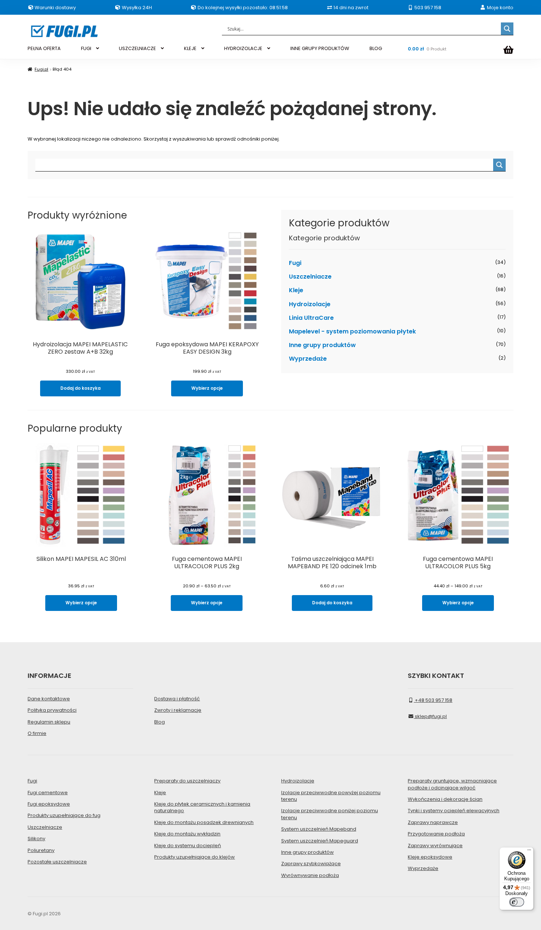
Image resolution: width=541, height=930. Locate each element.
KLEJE (190, 48)
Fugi (295, 263)
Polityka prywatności (52, 710)
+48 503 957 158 (433, 700)
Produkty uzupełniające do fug (64, 815)
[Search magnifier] (507, 28)
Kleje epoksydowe (430, 856)
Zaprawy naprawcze (433, 822)
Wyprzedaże (308, 358)
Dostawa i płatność (177, 698)
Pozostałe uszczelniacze (57, 861)
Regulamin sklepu (49, 721)
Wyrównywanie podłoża (310, 875)
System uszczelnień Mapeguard (319, 840)
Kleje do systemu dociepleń (187, 845)
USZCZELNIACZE (137, 48)
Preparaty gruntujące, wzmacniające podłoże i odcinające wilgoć (452, 784)
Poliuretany (41, 850)
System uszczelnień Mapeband (318, 828)
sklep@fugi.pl (430, 716)
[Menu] (529, 851)
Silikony (36, 838)
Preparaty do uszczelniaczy (187, 780)
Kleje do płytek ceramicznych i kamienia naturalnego (202, 807)
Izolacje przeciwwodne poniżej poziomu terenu (329, 814)
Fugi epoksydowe (49, 803)
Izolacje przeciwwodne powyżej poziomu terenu (331, 796)
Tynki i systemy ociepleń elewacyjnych (453, 810)
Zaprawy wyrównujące (435, 845)
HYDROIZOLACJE (243, 48)
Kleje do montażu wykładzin (187, 833)
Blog (159, 721)
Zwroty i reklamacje (177, 710)
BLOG (375, 48)
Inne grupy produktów (322, 345)
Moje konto (499, 7)
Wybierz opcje (207, 388)
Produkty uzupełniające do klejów (194, 856)
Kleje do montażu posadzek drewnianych (204, 822)
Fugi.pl (41, 69)
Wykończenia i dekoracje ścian (445, 799)
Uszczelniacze (310, 276)
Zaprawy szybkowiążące (311, 863)
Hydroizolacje (309, 304)
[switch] (516, 902)
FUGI (86, 48)
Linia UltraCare (311, 318)
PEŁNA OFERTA (44, 48)
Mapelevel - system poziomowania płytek (352, 331)
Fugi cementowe (48, 792)
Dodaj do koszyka (80, 388)
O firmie (37, 733)
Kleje (296, 290)
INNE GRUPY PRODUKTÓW (319, 48)
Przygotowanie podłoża (436, 833)
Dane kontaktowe (49, 698)
